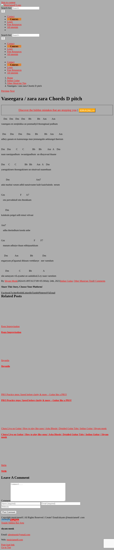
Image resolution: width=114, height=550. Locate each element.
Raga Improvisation (10, 326)
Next (12, 91)
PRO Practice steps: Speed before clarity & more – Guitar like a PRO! (34, 394)
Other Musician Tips (83, 281)
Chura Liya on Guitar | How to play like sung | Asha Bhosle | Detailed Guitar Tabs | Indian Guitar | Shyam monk (54, 428)
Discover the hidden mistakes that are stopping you (48, 110)
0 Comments (99, 281)
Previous (5, 91)
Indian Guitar (66, 281)
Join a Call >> (87, 110)
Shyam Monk (11, 281)
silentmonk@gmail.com (19, 534)
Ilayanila (5, 360)
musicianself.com (15, 539)
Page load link (8, 544)
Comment (5, 500)
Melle (4, 465)
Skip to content (8, 2)
